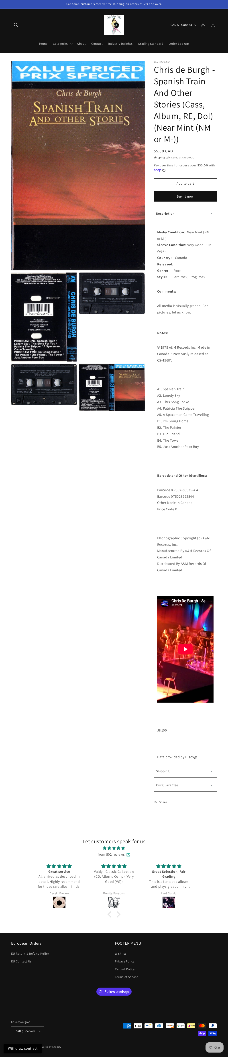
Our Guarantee (167, 785)
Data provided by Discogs (177, 757)
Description (165, 213)
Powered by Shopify (49, 1046)
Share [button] (163, 802)
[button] (16, 25)
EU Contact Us (21, 961)
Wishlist (120, 954)
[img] (114, 848)
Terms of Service (126, 977)
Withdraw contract (22, 1048)
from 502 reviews (111, 854)
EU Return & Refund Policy (30, 954)
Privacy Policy (124, 961)
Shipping (159, 157)
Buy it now (185, 196)
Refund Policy (125, 969)
